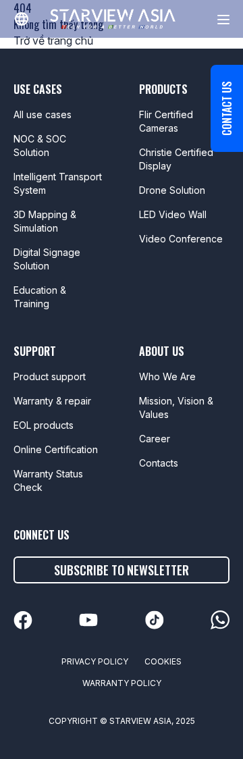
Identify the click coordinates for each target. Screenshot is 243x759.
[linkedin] (23, 620)
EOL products (44, 425)
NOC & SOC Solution (40, 145)
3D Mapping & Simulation (45, 221)
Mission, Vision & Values (176, 407)
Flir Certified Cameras (166, 121)
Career (154, 438)
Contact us (227, 108)
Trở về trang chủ (53, 40)
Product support (50, 376)
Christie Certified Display (176, 159)
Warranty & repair (52, 401)
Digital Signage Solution (47, 258)
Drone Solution (172, 190)
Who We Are (167, 376)
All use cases (43, 114)
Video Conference (181, 238)
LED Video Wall (173, 214)
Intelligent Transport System (58, 183)
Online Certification (56, 449)
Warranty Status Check (48, 480)
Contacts (158, 463)
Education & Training (40, 296)
